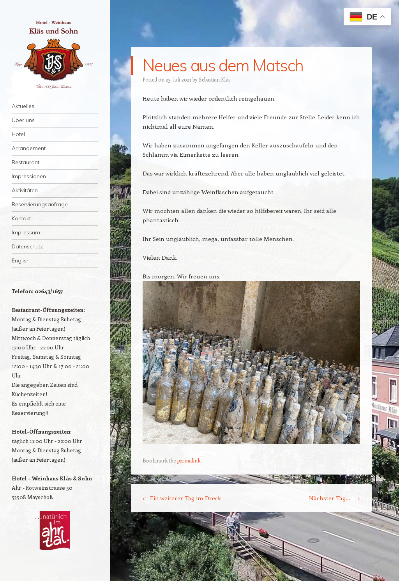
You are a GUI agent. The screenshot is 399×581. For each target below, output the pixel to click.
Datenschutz (27, 246)
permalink (188, 460)
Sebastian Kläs (214, 79)
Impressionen (29, 176)
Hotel (18, 134)
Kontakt (21, 218)
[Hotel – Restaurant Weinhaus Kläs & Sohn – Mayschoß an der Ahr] (55, 54)
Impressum (26, 232)
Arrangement (29, 148)
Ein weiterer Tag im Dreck (182, 498)
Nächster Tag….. (334, 498)
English (21, 260)
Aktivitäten (25, 190)
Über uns (23, 120)
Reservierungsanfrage (40, 204)
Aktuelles (23, 106)
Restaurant (25, 162)
